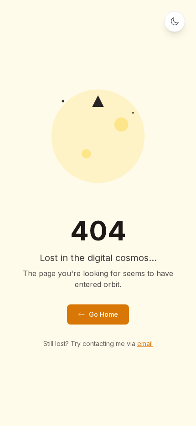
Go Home (103, 314)
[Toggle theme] (174, 21)
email (145, 343)
